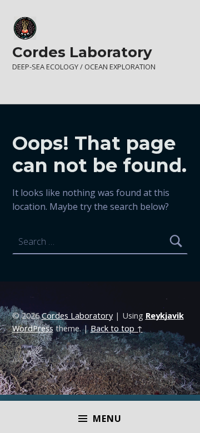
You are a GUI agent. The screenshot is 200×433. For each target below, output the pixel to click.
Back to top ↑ (117, 328)
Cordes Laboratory (82, 52)
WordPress (32, 328)
